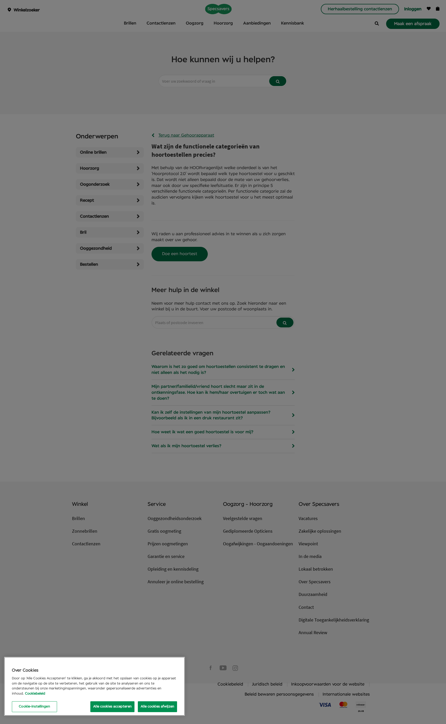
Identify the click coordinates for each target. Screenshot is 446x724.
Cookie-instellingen (34, 706)
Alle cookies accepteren (112, 706)
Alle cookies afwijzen (157, 706)
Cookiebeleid (35, 693)
